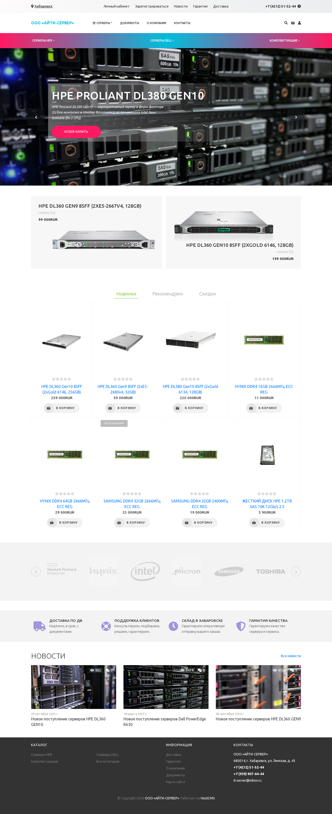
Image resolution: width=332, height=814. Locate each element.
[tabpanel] (166, 117)
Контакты (182, 23)
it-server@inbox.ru (248, 780)
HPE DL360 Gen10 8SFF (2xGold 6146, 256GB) (61, 389)
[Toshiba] (270, 571)
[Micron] (187, 571)
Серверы (103, 23)
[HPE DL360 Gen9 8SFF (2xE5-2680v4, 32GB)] (123, 340)
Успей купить (76, 131)
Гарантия (200, 6)
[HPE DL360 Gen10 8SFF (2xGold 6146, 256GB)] (61, 340)
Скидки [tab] (207, 293)
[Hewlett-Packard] (61, 569)
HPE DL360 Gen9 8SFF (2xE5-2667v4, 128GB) (89, 206)
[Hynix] (103, 571)
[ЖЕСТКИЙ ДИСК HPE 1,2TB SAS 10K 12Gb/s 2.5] (267, 454)
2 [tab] (163, 180)
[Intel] (145, 571)
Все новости (291, 656)
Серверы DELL (161, 40)
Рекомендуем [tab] (167, 293)
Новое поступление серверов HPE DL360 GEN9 (258, 719)
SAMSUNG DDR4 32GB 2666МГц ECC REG (132, 504)
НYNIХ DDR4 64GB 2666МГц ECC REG (65, 504)
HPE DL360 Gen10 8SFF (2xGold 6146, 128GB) (240, 245)
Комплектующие (283, 40)
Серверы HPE (42, 40)
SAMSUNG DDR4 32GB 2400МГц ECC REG (199, 504)
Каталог (39, 745)
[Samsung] (229, 571)
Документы (129, 23)
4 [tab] (173, 180)
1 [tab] (158, 180)
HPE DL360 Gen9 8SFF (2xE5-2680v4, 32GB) (123, 389)
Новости (181, 6)
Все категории (107, 761)
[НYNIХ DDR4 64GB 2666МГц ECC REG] (65, 454)
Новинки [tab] (126, 293)
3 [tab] (168, 180)
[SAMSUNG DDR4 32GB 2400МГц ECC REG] (200, 454)
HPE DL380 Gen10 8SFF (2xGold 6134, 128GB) (190, 389)
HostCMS (208, 798)
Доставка (220, 6)
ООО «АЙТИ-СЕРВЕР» (162, 798)
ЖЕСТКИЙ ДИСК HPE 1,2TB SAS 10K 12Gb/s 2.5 (267, 504)
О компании (156, 23)
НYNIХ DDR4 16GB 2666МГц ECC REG (264, 389)
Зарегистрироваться (151, 6)
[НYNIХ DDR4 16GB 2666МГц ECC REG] (264, 340)
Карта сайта (175, 782)
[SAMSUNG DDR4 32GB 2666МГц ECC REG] (132, 454)
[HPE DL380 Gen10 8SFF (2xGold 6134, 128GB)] (191, 340)
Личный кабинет (117, 6)
